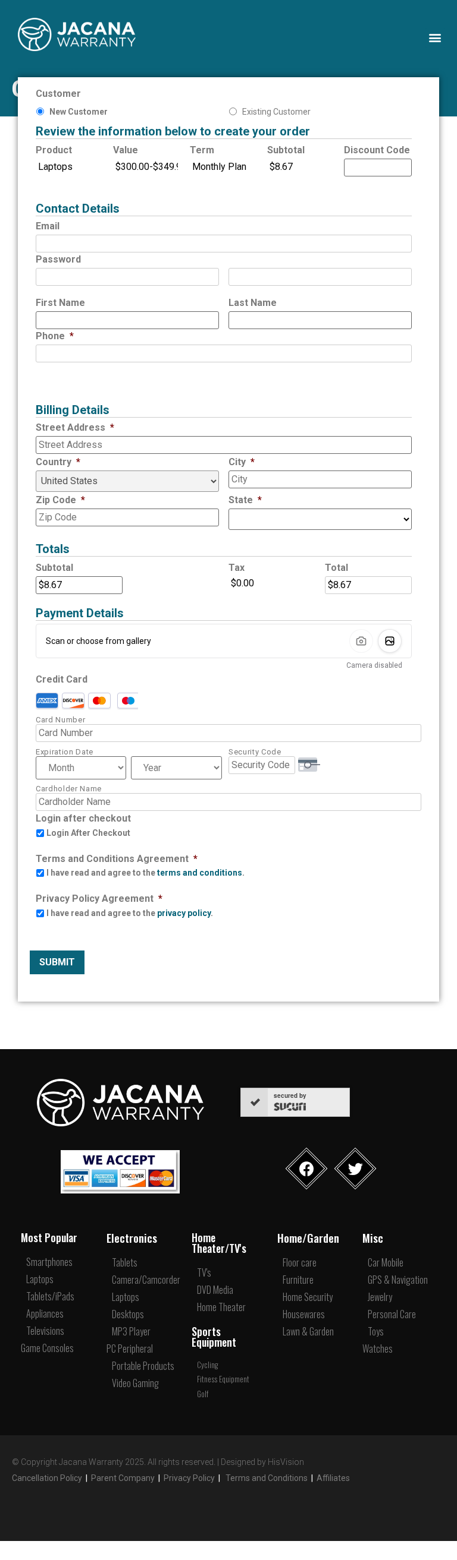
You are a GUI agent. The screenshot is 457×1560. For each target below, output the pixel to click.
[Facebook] (307, 1169)
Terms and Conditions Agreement (117, 858)
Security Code (254, 752)
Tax (236, 567)
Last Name (252, 302)
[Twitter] (355, 1169)
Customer (58, 93)
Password (58, 259)
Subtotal (286, 150)
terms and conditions (199, 872)
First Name (60, 302)
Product (54, 150)
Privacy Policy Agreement (99, 898)
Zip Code (60, 500)
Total (336, 567)
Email (48, 226)
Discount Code (377, 150)
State (245, 500)
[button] (435, 38)
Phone (55, 336)
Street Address (75, 427)
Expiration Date (64, 752)
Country (58, 462)
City (241, 462)
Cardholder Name (69, 788)
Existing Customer (276, 111)
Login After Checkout (88, 833)
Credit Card (61, 679)
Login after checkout (83, 818)
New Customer (78, 111)
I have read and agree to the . (145, 872)
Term (202, 150)
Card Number (60, 720)
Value (125, 150)
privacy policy (184, 913)
